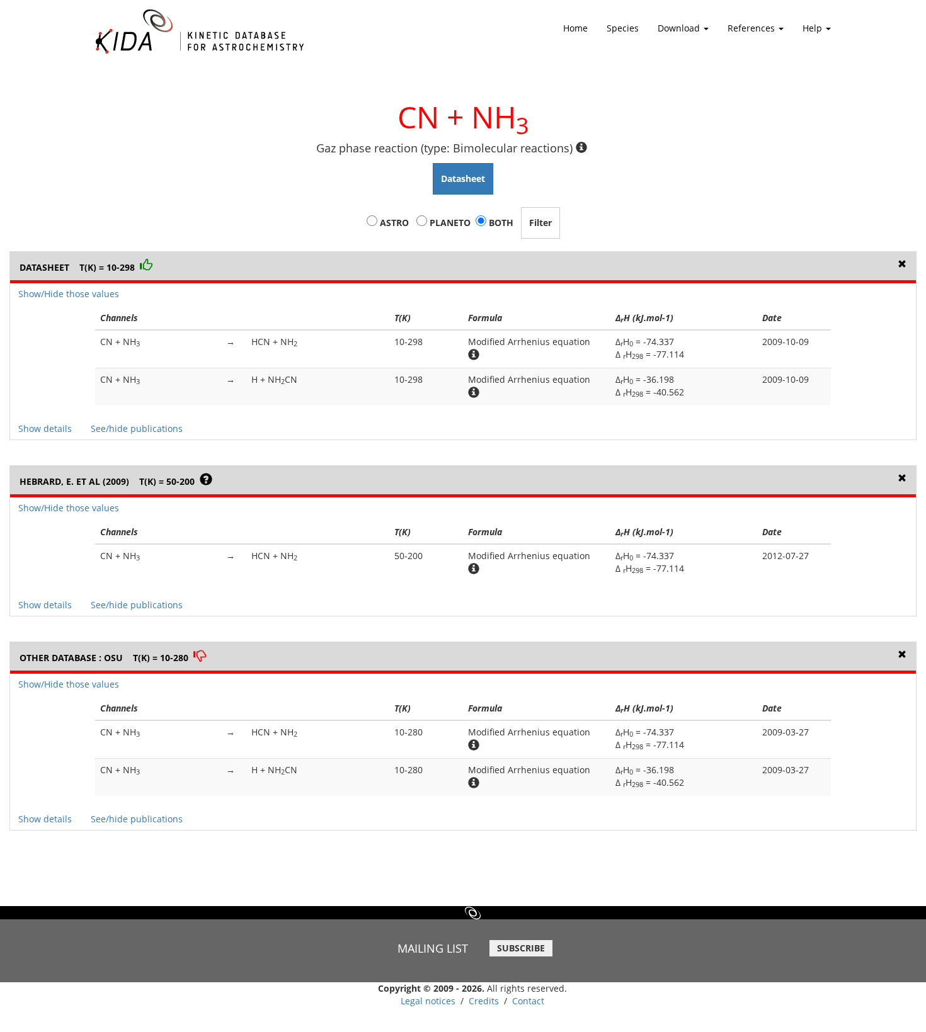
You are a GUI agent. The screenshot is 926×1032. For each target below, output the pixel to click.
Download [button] (680, 28)
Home (575, 28)
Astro (394, 223)
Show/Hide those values (68, 294)
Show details (45, 428)
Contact (528, 1001)
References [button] (752, 28)
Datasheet (463, 178)
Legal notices (428, 1001)
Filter (540, 223)
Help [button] (814, 28)
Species (623, 28)
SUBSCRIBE (521, 948)
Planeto (450, 223)
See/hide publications (137, 428)
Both (501, 223)
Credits (484, 1001)
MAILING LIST (432, 948)
